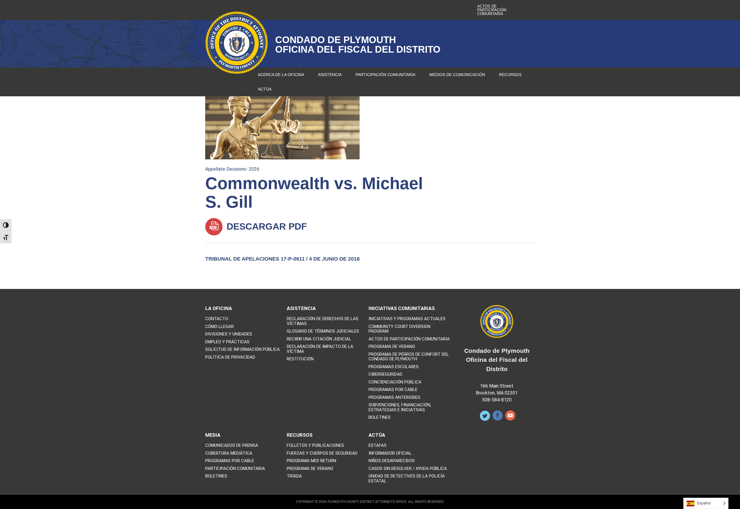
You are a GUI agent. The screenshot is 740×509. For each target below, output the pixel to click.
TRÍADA (294, 476)
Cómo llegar (219, 326)
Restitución (300, 359)
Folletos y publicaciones (315, 445)
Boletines (380, 417)
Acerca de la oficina (281, 74)
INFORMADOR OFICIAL (390, 453)
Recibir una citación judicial (319, 339)
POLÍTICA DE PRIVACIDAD (230, 357)
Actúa (264, 89)
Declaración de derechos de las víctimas (322, 321)
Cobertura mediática (228, 453)
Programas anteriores (394, 397)
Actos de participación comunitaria (491, 10)
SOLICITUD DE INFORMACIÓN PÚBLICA (242, 349)
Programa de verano (392, 346)
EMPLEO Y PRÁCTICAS (227, 342)
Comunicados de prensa (231, 445)
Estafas (377, 445)
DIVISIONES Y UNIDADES (228, 334)
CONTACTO (216, 318)
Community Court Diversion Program (399, 329)
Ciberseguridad (385, 374)
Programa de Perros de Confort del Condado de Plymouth (409, 357)
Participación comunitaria (385, 74)
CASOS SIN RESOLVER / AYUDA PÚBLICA (408, 468)
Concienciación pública (395, 382)
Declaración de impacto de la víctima (320, 349)
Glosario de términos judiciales (323, 331)
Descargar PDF (265, 226)
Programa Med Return (311, 460)
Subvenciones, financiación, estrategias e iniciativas (400, 407)
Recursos (510, 74)
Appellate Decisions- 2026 (232, 169)
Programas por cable (393, 389)
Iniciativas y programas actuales (407, 318)
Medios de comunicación (457, 74)
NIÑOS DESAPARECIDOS (392, 460)
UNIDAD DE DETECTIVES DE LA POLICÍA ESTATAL (407, 478)
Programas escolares (394, 366)
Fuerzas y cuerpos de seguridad (322, 453)
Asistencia (330, 74)
